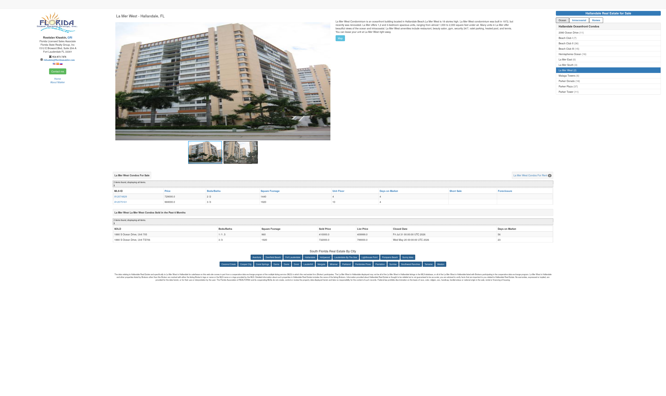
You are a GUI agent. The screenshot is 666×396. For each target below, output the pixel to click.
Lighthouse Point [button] (370, 257)
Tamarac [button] (429, 264)
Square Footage (270, 191)
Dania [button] (276, 264)
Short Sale (456, 191)
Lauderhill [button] (308, 264)
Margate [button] (321, 264)
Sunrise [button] (393, 264)
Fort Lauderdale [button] (292, 257)
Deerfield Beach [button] (273, 257)
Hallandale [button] (310, 257)
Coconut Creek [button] (228, 264)
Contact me (57, 71)
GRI (69, 37)
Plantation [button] (380, 264)
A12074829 (120, 196)
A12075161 (120, 202)
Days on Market (389, 191)
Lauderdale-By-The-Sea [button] (345, 257)
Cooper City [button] (245, 264)
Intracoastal (579, 20)
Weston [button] (440, 264)
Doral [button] (296, 264)
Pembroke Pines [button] (363, 264)
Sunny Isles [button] (407, 257)
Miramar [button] (334, 264)
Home (57, 78)
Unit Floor (338, 191)
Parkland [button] (346, 264)
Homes (596, 20)
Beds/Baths (214, 191)
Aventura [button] (257, 257)
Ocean (562, 20)
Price (167, 191)
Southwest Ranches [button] (410, 264)
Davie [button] (286, 264)
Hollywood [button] (325, 257)
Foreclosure (505, 191)
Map (340, 38)
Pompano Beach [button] (390, 257)
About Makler (57, 82)
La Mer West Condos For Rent (530, 175)
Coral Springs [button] (262, 264)
